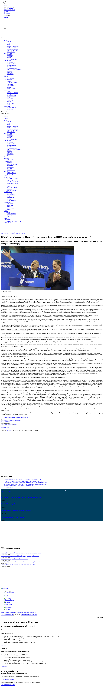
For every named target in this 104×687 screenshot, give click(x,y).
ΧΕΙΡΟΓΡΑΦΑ (11, 88)
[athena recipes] (8, 604)
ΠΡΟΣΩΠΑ (10, 199)
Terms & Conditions (10, 612)
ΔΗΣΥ (16, 424)
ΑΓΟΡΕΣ (9, 66)
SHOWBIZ (10, 100)
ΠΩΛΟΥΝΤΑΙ (11, 180)
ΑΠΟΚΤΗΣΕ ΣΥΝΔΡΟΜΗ (8, 679)
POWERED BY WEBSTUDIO (29, 615)
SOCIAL (9, 94)
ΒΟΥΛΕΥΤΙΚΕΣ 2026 (13, 46)
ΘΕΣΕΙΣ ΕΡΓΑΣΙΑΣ (12, 183)
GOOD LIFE (7, 97)
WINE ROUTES (11, 214)
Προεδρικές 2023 (20, 233)
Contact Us (33, 612)
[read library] (7, 609)
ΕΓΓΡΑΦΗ (3, 645)
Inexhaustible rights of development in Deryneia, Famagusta (21, 497)
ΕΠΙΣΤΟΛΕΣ (7, 222)
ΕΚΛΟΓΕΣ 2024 (11, 47)
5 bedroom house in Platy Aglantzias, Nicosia (16, 510)
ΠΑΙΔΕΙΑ (10, 41)
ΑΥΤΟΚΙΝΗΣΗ (11, 96)
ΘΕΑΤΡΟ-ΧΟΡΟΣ (12, 82)
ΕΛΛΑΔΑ (10, 56)
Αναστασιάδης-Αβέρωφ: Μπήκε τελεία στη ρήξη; (16, 417)
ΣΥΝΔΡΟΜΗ (4, 666)
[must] (6, 595)
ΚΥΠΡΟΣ (6, 40)
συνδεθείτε (9, 430)
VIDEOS (6, 218)
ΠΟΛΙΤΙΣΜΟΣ (8, 79)
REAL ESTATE (11, 63)
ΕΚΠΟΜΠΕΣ (7, 212)
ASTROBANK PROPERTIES (15, 69)
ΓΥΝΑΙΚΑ (10, 98)
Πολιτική (12, 233)
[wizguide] (7, 602)
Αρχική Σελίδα (4, 233)
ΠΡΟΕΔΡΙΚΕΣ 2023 (12, 49)
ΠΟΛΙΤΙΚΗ (7, 44)
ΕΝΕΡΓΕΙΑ (10, 72)
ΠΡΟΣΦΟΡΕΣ (8, 219)
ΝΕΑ (8, 91)
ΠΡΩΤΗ (6, 118)
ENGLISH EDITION (9, 10)
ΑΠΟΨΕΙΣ (7, 106)
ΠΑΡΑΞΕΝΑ (10, 78)
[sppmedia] (4, 588)
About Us (26, 612)
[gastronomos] (8, 607)
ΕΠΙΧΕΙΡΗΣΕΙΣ (11, 65)
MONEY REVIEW (12, 68)
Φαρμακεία (7, 13)
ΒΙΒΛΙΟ (9, 87)
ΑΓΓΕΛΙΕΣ (7, 177)
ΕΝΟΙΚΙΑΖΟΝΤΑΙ (12, 178)
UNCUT (9, 216)
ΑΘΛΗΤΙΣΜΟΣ (8, 53)
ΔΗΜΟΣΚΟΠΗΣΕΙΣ (12, 50)
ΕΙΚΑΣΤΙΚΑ (10, 85)
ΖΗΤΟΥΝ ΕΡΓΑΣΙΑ (12, 181)
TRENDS (9, 71)
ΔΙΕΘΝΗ (9, 58)
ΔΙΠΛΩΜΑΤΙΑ (11, 52)
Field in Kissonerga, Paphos (10, 504)
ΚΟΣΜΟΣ (6, 77)
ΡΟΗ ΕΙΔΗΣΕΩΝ (8, 487)
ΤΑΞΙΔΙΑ (9, 101)
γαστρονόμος (7, 11)
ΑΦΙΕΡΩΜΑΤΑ (8, 192)
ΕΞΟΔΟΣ (9, 104)
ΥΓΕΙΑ (9, 43)
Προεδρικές (4, 424)
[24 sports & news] (9, 592)
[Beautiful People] (9, 600)
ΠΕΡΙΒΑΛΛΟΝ (8, 155)
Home (5, 5)
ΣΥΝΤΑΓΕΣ (10, 103)
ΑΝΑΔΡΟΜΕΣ (11, 197)
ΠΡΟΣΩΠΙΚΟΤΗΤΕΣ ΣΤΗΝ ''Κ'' (13, 221)
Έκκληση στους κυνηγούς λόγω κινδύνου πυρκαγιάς (19, 485)
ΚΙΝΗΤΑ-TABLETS (12, 93)
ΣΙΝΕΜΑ (9, 81)
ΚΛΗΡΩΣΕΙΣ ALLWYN (13, 59)
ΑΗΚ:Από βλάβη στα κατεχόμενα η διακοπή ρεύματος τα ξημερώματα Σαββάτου (22, 561)
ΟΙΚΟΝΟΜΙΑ (11, 62)
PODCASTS (10, 215)
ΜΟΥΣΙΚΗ (10, 84)
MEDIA (6, 211)
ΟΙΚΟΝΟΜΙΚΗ (8, 60)
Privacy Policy (19, 612)
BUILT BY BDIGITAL (7, 615)
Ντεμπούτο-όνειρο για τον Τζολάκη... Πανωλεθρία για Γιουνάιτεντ (22, 479)
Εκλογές (10, 424)
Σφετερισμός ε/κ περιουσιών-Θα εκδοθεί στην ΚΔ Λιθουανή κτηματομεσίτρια (25, 482)
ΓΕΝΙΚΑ (9, 196)
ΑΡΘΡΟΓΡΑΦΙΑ (11, 107)
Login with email (5, 427)
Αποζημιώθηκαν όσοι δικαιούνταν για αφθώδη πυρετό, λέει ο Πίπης (18, 564)
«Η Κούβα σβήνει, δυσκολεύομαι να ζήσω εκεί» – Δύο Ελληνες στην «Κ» (25, 481)
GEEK (5, 90)
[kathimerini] (7, 598)
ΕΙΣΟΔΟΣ (6, 17)
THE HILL (10, 109)
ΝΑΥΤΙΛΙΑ (10, 74)
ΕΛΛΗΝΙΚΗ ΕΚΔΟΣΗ (10, 8)
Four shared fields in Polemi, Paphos (13, 517)
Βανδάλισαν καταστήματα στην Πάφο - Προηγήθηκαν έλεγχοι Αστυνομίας (25, 484)
